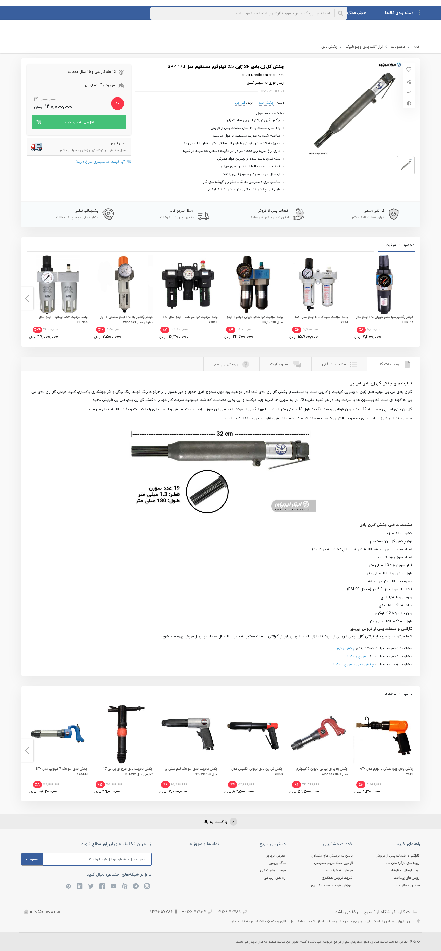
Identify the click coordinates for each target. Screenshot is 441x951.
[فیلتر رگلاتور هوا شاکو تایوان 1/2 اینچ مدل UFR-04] (383, 284)
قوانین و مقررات (408, 885)
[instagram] (147, 886)
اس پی (240, 102)
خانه (416, 46)
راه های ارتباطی (275, 877)
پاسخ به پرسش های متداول (332, 855)
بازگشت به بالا (216, 822)
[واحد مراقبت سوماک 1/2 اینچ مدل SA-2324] (318, 284)
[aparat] (124, 886)
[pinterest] (68, 886)
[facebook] (102, 886)
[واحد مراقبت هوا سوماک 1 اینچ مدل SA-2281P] (188, 284)
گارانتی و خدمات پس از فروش (398, 855)
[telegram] (136, 886)
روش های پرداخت (407, 877)
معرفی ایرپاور (276, 855)
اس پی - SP (356, 656)
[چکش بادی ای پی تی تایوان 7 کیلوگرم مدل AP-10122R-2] (318, 734)
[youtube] (113, 886)
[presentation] (414, 298)
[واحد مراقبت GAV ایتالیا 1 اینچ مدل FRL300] (58, 284)
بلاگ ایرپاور (278, 863)
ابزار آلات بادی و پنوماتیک (364, 46)
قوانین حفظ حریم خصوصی (333, 863)
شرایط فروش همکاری (337, 877)
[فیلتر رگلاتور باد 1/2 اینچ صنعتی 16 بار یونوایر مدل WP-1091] (123, 284)
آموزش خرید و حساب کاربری (332, 885)
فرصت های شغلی (273, 870)
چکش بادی (329, 46)
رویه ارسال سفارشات (404, 870)
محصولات (398, 46)
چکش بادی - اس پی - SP (353, 664)
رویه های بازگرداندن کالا (403, 863)
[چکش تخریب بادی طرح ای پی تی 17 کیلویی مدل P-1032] (123, 734)
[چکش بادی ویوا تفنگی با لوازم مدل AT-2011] (383, 734)
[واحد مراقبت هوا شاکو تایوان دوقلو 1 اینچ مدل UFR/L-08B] (253, 284)
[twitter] (91, 886)
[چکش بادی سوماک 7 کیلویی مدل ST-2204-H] (58, 734)
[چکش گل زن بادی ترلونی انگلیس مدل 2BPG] (253, 734)
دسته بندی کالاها (399, 13)
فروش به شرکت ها (339, 870)
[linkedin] (80, 886)
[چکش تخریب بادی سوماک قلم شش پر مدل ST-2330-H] (188, 734)
